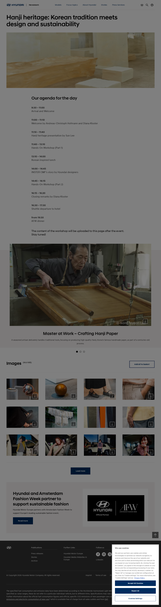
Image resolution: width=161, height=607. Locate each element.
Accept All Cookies (135, 583)
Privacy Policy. (139, 578)
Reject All (135, 591)
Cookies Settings (135, 598)
